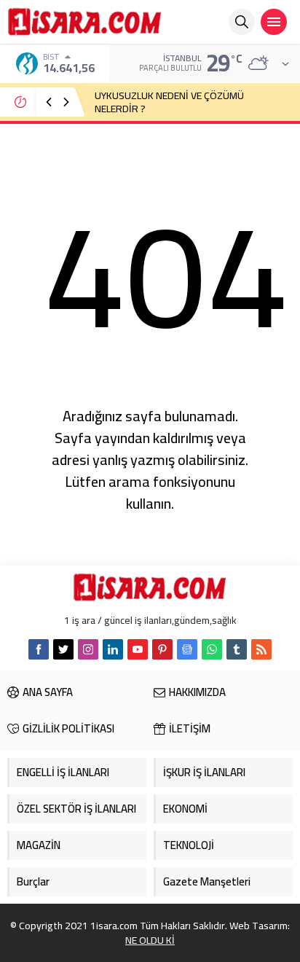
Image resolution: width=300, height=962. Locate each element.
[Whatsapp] (212, 649)
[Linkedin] (113, 649)
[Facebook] (38, 649)
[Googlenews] (187, 649)
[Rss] (261, 649)
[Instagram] (88, 649)
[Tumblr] (236, 649)
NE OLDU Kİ (150, 940)
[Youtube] (137, 649)
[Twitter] (63, 649)
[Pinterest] (162, 649)
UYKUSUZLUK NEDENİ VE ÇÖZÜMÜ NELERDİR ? (169, 102)
